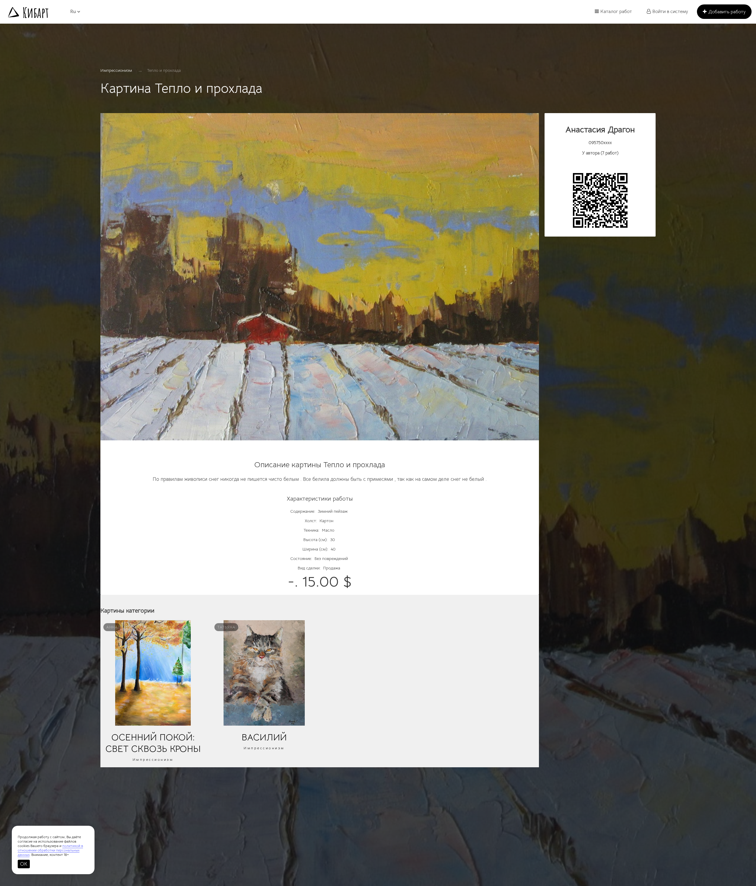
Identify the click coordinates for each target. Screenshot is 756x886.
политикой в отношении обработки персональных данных (50, 850)
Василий (264, 737)
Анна (112, 627)
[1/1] (319, 280)
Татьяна (226, 627)
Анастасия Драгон (600, 129)
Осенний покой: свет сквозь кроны (153, 743)
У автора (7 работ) (600, 153)
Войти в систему (670, 11)
